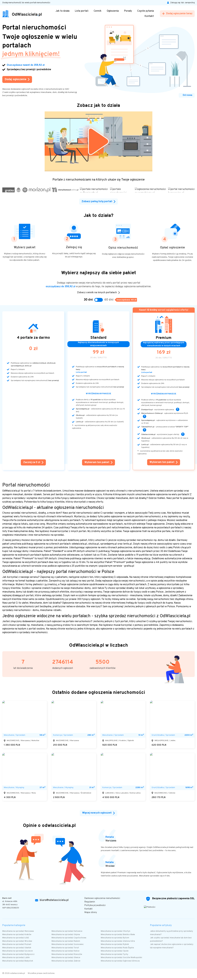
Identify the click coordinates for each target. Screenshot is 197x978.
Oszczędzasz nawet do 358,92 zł (26, 65)
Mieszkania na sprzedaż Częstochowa (69, 938)
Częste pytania (145, 11)
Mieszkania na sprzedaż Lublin (16, 957)
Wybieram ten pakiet (96, 462)
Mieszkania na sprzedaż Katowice (67, 931)
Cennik (97, 11)
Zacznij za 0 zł (31, 462)
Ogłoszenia (113, 11)
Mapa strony (90, 912)
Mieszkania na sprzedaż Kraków (16, 934)
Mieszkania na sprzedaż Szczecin (17, 951)
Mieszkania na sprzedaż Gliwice (66, 957)
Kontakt (149, 16)
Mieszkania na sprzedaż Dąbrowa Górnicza (120, 961)
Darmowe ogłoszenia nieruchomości (102, 898)
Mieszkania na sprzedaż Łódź (15, 938)
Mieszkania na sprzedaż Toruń (65, 948)
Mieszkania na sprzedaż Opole (115, 951)
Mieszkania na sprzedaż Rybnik (115, 944)
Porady (128, 11)
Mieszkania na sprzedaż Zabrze (66, 961)
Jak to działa (62, 11)
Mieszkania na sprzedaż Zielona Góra (118, 941)
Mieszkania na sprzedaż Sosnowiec (68, 944)
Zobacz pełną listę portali (97, 201)
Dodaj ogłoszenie (15, 79)
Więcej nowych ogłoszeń (97, 813)
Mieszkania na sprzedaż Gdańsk (16, 948)
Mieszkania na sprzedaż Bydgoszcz (18, 954)
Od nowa (187, 95)
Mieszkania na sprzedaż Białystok (17, 961)
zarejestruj (190, 2)
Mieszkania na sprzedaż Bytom (115, 938)
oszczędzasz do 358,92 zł (60, 286)
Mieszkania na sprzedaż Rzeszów (67, 954)
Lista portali (81, 11)
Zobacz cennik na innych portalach (97, 292)
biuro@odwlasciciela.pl (54, 900)
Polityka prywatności (95, 905)
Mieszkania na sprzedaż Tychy (114, 954)
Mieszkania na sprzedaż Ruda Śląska (117, 948)
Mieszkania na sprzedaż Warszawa (18, 931)
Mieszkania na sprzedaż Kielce (65, 951)
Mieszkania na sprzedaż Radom (66, 941)
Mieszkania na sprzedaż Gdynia (66, 934)
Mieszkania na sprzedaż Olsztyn (115, 931)
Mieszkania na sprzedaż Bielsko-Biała (118, 934)
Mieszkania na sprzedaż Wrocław (17, 941)
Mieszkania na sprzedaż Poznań (16, 944)
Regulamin (89, 901)
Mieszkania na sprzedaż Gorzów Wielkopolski (121, 957)
